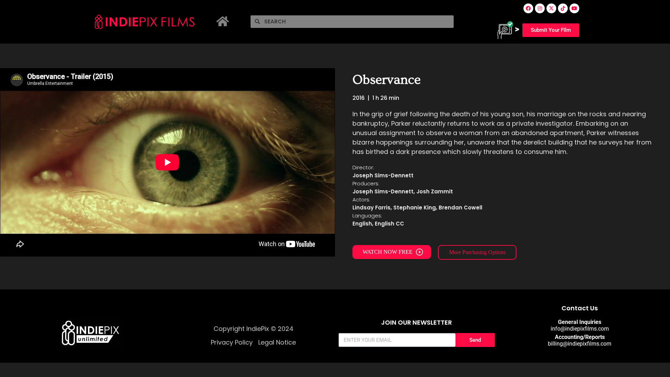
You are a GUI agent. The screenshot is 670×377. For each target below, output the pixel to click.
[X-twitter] (551, 8)
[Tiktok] (563, 8)
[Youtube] (574, 8)
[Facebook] (528, 8)
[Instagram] (540, 8)
